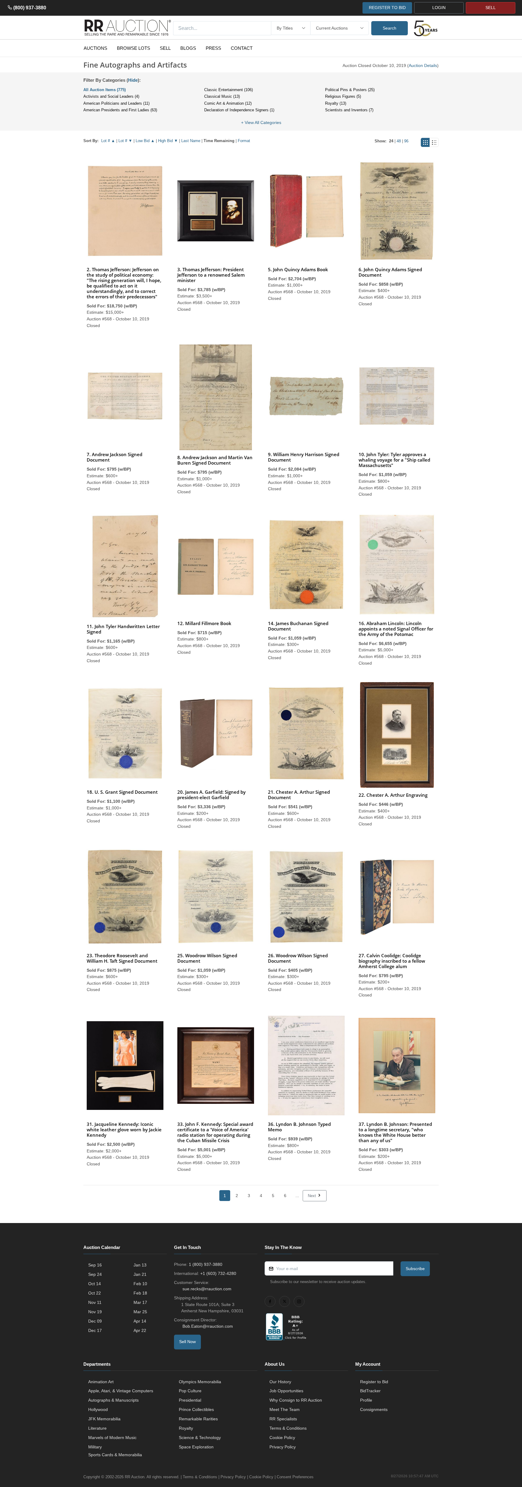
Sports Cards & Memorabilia (115, 1454)
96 (406, 141)
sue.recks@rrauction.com (206, 1288)
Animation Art (101, 1381)
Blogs (188, 48)
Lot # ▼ (125, 140)
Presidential (190, 1400)
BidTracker (370, 1390)
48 (399, 141)
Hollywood (98, 1409)
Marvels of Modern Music (112, 1437)
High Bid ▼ (168, 140)
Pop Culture (190, 1390)
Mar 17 (140, 1302)
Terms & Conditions (288, 1428)
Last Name (190, 140)
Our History (280, 1381)
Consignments (374, 1409)
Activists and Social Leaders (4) (111, 96)
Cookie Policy (282, 1437)
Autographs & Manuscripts (113, 1400)
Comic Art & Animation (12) (228, 103)
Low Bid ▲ (145, 140)
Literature (97, 1428)
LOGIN (439, 7)
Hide (133, 80)
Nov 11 (95, 1302)
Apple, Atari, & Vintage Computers (120, 1390)
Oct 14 (94, 1283)
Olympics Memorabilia (200, 1381)
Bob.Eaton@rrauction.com (207, 1326)
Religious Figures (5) (343, 96)
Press (213, 48)
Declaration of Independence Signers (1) (239, 110)
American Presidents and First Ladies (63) (120, 110)
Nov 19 (95, 1311)
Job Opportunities (286, 1390)
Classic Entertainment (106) (228, 89)
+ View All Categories (261, 122)
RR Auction (134, 1477)
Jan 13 (140, 1265)
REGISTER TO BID (387, 7)
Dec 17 (95, 1330)
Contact (242, 48)
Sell (165, 48)
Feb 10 (140, 1283)
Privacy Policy (282, 1446)
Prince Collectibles (196, 1409)
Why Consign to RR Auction (295, 1400)
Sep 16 (95, 1265)
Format (244, 140)
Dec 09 (95, 1321)
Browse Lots (133, 48)
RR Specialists (283, 1418)
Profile (366, 1400)
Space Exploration (196, 1446)
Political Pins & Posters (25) (350, 89)
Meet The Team (284, 1409)
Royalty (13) (335, 103)
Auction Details (423, 65)
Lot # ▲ (108, 140)
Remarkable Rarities (198, 1418)
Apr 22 (140, 1330)
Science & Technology (200, 1437)
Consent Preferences (295, 1477)
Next (312, 1195)
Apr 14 (140, 1321)
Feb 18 (140, 1293)
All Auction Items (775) (104, 89)
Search (389, 28)
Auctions (95, 48)
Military (95, 1446)
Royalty (186, 1428)
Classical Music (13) (222, 96)
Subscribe (415, 1268)
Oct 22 (94, 1293)
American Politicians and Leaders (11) (116, 103)
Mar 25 (140, 1311)
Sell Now (187, 1341)
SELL (490, 7)
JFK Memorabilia (104, 1418)
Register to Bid (374, 1381)
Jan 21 (140, 1274)
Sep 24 (95, 1274)
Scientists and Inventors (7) (349, 110)
